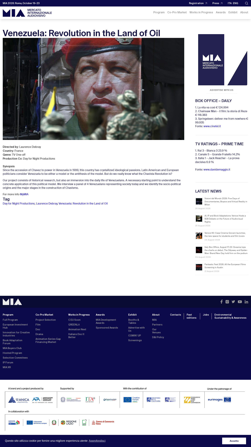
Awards (221, 12)
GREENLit (74, 324)
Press (215, 3)
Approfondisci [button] (97, 440)
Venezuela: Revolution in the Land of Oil (83, 203)
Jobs (206, 314)
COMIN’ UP (134, 335)
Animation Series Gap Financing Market (48, 340)
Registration (196, 3)
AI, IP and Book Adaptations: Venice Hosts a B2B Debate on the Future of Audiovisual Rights (225, 219)
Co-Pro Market (177, 12)
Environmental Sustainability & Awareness (230, 316)
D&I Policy (158, 337)
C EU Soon (74, 319)
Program (159, 12)
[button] (246, 3)
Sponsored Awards (107, 327)
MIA (154, 319)
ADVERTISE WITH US (221, 90)
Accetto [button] (234, 440)
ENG (235, 3)
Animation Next (77, 329)
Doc (38, 329)
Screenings (135, 340)
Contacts (175, 314)
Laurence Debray (46, 203)
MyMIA (24, 194)
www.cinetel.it (212, 126)
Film (38, 324)
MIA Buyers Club (12, 348)
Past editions (191, 316)
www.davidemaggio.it (217, 169)
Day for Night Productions (19, 203)
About (244, 12)
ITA (230, 3)
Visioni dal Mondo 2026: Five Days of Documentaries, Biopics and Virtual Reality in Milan (226, 202)
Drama (39, 334)
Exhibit (233, 12)
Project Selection (46, 319)
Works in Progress (201, 12)
